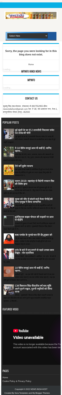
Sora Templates (21, 393)
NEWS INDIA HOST (39, 389)
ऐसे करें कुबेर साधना (24, 166)
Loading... (7, 69)
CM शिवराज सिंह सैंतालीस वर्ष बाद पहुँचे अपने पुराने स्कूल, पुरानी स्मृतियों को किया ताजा (33, 288)
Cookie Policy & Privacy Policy (17, 381)
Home (5, 377)
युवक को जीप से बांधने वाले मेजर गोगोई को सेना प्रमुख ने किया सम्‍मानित (34, 200)
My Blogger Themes (41, 393)
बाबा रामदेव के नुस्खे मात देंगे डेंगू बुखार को (33, 234)
